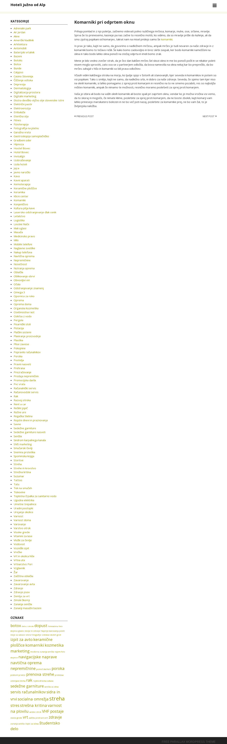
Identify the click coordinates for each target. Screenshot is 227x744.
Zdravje (18, 588)
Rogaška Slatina (23, 416)
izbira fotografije (33, 635)
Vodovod (19, 544)
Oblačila (18, 272)
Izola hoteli (20, 164)
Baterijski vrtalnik (24, 52)
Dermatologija (22, 88)
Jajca (16, 168)
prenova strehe (40, 674)
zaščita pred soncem (38, 718)
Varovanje (20, 524)
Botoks (18, 60)
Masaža (18, 232)
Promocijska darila (25, 380)
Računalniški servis (25, 388)
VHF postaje (53, 711)
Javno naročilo (22, 172)
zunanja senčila (17, 723)
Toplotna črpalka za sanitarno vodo (35, 496)
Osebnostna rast (24, 312)
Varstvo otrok (22, 528)
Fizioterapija (21, 124)
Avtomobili (20, 48)
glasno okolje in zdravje (29, 631)
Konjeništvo (21, 204)
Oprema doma (22, 304)
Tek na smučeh (23, 488)
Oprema (19, 300)
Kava (17, 176)
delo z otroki (28, 626)
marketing (20, 651)
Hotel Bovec (21, 152)
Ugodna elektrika (24, 500)
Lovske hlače (21, 224)
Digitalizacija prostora (27, 92)
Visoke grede (22, 532)
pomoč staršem (43, 669)
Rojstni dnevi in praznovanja (31, 420)
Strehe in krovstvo (25, 468)
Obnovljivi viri (22, 280)
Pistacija (19, 328)
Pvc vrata (19, 384)
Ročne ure (20, 412)
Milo (16, 240)
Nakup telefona (23, 252)
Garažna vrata (22, 132)
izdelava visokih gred (51, 635)
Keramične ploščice (25, 188)
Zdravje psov (22, 592)
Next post (208, 116)
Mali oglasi (20, 228)
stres (14, 705)
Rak (16, 396)
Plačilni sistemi (22, 332)
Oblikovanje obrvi (24, 276)
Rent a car (20, 404)
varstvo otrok (35, 712)
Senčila (18, 436)
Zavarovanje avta (24, 584)
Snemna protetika (24, 452)
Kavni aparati (21, 180)
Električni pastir (23, 104)
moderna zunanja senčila (42, 652)
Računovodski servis (26, 392)
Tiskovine (19, 492)
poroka (58, 668)
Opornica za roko (24, 296)
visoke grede (16, 718)
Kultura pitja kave (24, 208)
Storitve (18, 460)
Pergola (18, 320)
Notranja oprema (24, 268)
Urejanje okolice (23, 512)
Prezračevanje (22, 372)
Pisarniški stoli (22, 324)
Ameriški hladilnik (24, 40)
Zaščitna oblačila (23, 576)
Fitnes (17, 120)
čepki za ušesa (32, 723)
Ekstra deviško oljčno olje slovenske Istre (39, 100)
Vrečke (18, 552)
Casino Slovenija (23, 76)
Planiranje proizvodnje (27, 336)
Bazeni (18, 56)
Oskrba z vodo (23, 316)
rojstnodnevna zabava (43, 681)
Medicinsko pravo (24, 236)
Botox (17, 64)
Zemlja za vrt (22, 596)
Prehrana (19, 368)
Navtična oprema (24, 256)
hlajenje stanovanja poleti (53, 631)
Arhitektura (20, 44)
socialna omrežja (33, 699)
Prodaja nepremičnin (26, 376)
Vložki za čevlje (23, 540)
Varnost (18, 516)
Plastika (18, 340)
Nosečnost (20, 264)
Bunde (17, 68)
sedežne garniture (27, 686)
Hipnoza (19, 144)
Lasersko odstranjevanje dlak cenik (35, 212)
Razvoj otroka (22, 400)
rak (29, 680)
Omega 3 (19, 292)
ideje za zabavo (17, 635)
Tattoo (18, 480)
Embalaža (19, 112)
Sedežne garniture (25, 428)
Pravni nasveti (22, 364)
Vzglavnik (19, 568)
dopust (40, 625)
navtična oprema (26, 662)
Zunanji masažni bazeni (27, 608)
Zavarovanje (21, 580)
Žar (16, 572)
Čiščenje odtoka (23, 80)
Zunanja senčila (23, 604)
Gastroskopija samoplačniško (31, 136)
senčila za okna (52, 687)
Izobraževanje (22, 160)
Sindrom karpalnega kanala (30, 440)
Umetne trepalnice (25, 504)
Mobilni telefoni (23, 244)
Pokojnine (20, 348)
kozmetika (54, 645)
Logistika (19, 220)
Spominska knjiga (24, 456)
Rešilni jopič (21, 408)
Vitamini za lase (23, 536)
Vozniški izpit (21, 548)
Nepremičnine (22, 260)
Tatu (16, 484)
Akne (17, 36)
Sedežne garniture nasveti (30, 432)
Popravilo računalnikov (27, 352)
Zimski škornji (22, 600)
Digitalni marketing (25, 96)
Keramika (19, 192)
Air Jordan (19, 32)
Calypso (18, 72)
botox (15, 625)
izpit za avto (21, 639)
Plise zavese (21, 344)
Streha (18, 464)
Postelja (19, 360)
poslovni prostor (18, 675)
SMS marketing (23, 444)
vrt (25, 717)
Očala (17, 284)
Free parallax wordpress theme (189, 741)
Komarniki (20, 200)
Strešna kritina (22, 472)
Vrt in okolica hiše (24, 556)
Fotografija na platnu (26, 128)
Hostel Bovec (22, 148)
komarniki (166, 39)
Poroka (18, 356)
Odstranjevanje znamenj (29, 288)
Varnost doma (22, 520)
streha (57, 698)
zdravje (55, 717)
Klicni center (21, 196)
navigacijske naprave (37, 656)
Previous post (85, 116)
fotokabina (53, 626)
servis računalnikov (28, 691)
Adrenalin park (22, 28)
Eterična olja (21, 116)
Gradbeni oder (22, 140)
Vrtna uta (19, 560)
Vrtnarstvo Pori (23, 564)
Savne (17, 424)
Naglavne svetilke (24, 248)
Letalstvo (19, 216)
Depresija (20, 84)
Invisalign (19, 156)
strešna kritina (33, 705)
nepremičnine (23, 668)
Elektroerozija (22, 108)
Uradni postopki (23, 508)
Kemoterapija (22, 184)
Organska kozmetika (26, 308)
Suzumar (19, 476)
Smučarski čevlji (23, 448)
